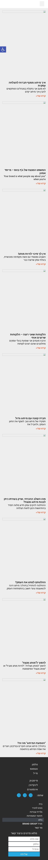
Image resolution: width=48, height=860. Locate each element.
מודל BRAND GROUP (32, 823)
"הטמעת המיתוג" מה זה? (31, 743)
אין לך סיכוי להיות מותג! (32, 253)
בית (40, 804)
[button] (42, 3)
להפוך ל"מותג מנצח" (34, 662)
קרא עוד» (41, 95)
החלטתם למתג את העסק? (30, 582)
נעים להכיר (37, 808)
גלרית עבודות (36, 812)
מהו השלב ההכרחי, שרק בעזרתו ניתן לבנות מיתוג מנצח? (25, 500)
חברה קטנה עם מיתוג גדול (30, 418)
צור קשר (38, 827)
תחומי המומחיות (34, 815)
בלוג (40, 819)
